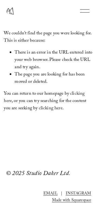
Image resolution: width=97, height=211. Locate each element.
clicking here (51, 109)
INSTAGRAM (78, 194)
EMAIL (50, 194)
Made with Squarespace (71, 200)
